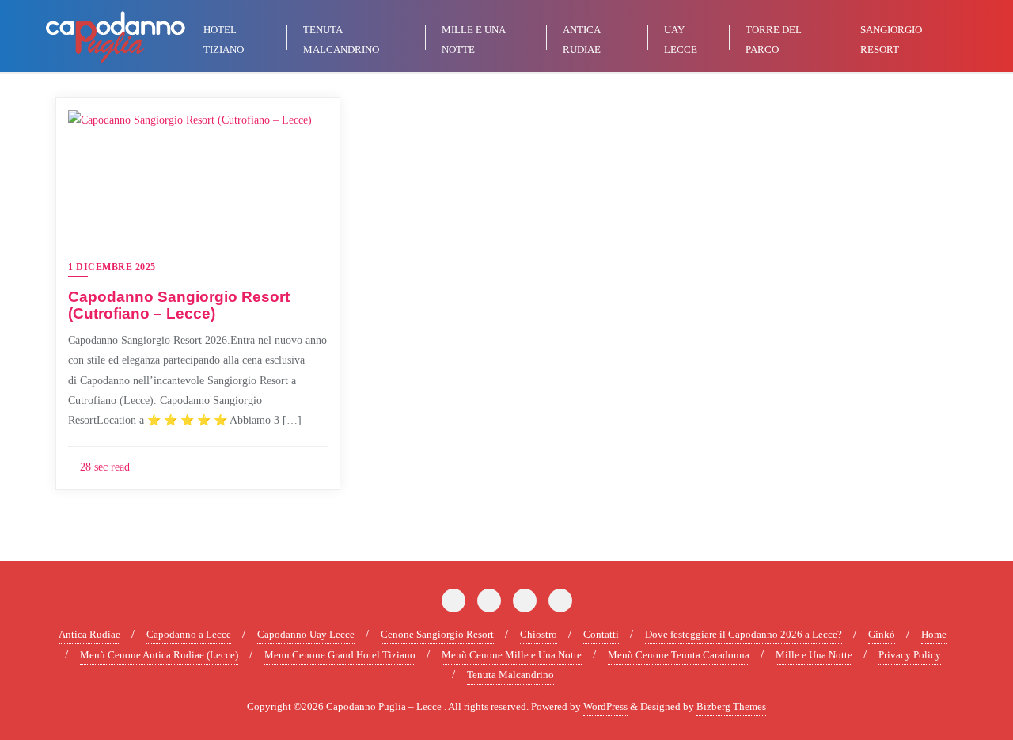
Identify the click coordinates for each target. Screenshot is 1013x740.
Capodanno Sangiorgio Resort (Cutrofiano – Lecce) (179, 305)
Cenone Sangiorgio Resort (437, 634)
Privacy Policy (909, 655)
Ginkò (881, 634)
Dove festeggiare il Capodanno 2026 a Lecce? (743, 634)
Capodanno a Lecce (188, 634)
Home (934, 634)
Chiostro (538, 634)
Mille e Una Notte (814, 655)
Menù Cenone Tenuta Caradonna (678, 655)
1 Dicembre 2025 (112, 267)
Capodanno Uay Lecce (306, 634)
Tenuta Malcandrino (510, 675)
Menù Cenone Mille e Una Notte (512, 655)
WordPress (605, 706)
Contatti (601, 634)
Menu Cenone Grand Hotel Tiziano (339, 655)
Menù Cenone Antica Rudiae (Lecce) (159, 655)
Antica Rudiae (89, 634)
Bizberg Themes (731, 706)
